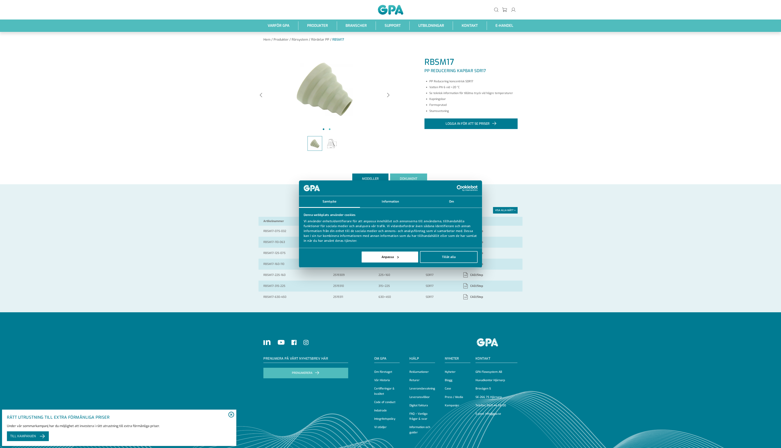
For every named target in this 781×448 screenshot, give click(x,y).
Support (393, 25)
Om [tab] (451, 202)
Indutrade (380, 410)
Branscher (356, 25)
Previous (261, 95)
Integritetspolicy (384, 419)
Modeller (370, 179)
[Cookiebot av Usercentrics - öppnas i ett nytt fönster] (460, 188)
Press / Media (454, 397)
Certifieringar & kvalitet (384, 391)
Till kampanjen (23, 436)
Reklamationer (419, 372)
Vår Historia (382, 380)
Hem (267, 39)
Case (448, 389)
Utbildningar (431, 25)
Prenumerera (302, 373)
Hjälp (414, 358)
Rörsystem (300, 39)
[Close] (231, 415)
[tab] (370, 179)
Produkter (317, 25)
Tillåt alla (449, 257)
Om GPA (380, 358)
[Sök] (496, 10)
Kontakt (470, 25)
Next (388, 95)
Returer (414, 380)
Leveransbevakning (422, 389)
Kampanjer (452, 405)
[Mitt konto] (513, 10)
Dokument (408, 179)
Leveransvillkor (419, 397)
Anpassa (388, 257)
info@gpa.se (493, 414)
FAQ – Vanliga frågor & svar (418, 416)
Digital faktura (418, 405)
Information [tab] (390, 202)
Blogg (448, 380)
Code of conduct (384, 402)
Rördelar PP (320, 39)
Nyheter (450, 372)
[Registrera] (504, 10)
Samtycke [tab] (330, 202)
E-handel (504, 25)
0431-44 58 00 (496, 405)
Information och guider (419, 429)
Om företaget (383, 372)
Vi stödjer (380, 427)
